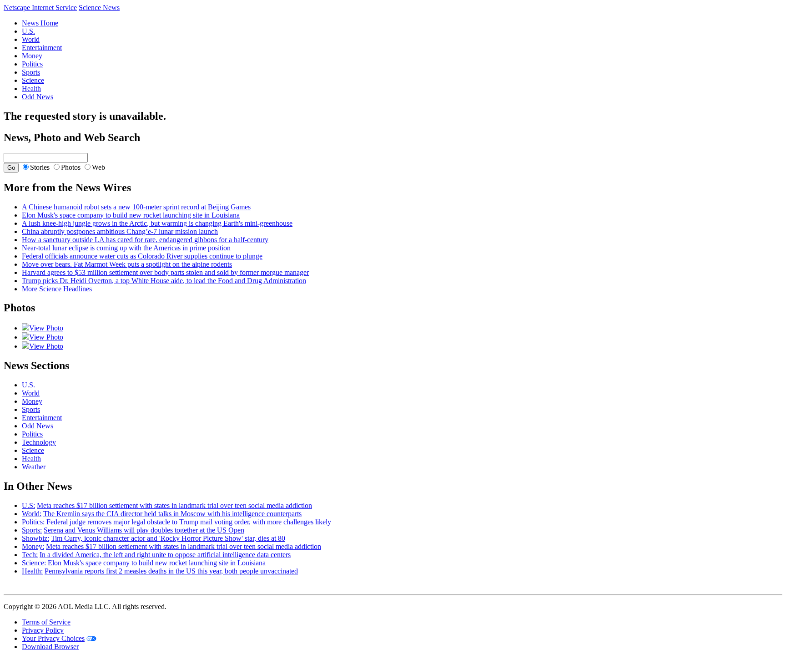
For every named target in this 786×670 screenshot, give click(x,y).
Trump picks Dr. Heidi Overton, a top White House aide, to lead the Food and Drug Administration (164, 280)
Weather (33, 467)
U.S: (28, 505)
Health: (32, 571)
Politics (32, 64)
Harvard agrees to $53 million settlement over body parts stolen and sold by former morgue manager (165, 272)
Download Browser (50, 646)
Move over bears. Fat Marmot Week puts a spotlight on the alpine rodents (127, 264)
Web (98, 167)
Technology (39, 442)
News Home (40, 23)
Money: (33, 546)
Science (33, 80)
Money (32, 56)
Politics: (33, 522)
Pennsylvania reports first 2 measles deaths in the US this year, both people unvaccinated (171, 571)
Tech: (30, 554)
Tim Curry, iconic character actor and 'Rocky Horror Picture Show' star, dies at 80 (168, 538)
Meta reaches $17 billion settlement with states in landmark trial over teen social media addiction (174, 505)
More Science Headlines (57, 289)
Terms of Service (46, 622)
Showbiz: (35, 538)
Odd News (37, 97)
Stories (40, 167)
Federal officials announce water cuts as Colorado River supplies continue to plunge (142, 256)
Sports (31, 72)
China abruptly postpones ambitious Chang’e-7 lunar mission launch (120, 231)
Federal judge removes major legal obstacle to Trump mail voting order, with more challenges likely (188, 522)
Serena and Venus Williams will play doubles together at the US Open (144, 530)
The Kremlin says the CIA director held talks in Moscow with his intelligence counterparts (172, 514)
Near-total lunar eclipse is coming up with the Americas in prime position (126, 248)
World (31, 39)
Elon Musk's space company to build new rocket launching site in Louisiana (131, 215)
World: (31, 514)
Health (31, 88)
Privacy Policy (43, 630)
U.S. (28, 31)
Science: (34, 563)
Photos (71, 167)
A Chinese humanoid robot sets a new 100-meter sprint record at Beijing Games (136, 207)
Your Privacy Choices (53, 638)
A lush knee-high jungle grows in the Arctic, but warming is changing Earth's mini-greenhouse (157, 223)
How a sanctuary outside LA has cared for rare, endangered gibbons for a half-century (145, 240)
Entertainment (42, 47)
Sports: (32, 530)
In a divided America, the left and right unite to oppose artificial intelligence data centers (165, 554)
